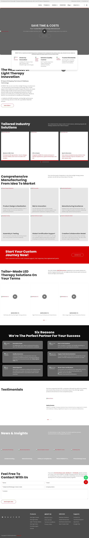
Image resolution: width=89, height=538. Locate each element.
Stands (32, 528)
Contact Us (76, 517)
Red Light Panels (34, 517)
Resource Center (75, 1)
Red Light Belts (34, 519)
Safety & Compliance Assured (44, 459)
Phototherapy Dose (79, 459)
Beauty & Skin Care (8, 153)
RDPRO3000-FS (44, 313)
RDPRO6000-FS (74, 313)
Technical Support (78, 519)
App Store (76, 522)
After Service (48, 520)
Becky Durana (50, 405)
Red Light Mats (34, 524)
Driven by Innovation (23, 59)
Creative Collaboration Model (74, 234)
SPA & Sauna (36, 153)
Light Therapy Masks (35, 522)
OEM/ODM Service (64, 519)
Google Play (76, 524)
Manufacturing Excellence (72, 206)
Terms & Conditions (49, 522)
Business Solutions (64, 517)
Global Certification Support (43, 234)
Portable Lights (34, 526)
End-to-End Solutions (64, 343)
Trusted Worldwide (69, 58)
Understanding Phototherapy (9, 459)
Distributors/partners (65, 522)
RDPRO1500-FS (15, 313)
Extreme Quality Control (46, 59)
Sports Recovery (66, 153)
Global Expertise (17, 367)
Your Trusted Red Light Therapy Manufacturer (45, 29)
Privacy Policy (48, 524)
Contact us (85, 1)
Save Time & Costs (45, 26)
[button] (51, 419)
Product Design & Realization (14, 206)
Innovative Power (17, 343)
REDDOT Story (48, 517)
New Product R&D (64, 524)
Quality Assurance (18, 354)
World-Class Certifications (65, 367)
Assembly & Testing (11, 234)
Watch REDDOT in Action (62, 459)
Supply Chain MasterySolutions (66, 354)
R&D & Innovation (39, 206)
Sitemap (19, 535)
